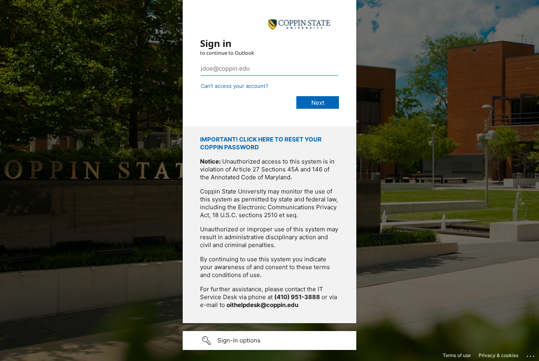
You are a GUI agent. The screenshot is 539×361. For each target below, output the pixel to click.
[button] (269, 340)
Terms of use (457, 355)
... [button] (531, 354)
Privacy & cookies (498, 355)
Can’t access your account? (234, 86)
